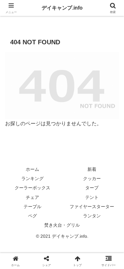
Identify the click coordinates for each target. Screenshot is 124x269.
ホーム (32, 169)
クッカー (92, 178)
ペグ (32, 215)
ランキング (32, 178)
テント (92, 197)
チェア (32, 197)
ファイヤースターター (92, 206)
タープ (92, 187)
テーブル (32, 206)
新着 (91, 169)
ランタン (92, 215)
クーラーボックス (32, 187)
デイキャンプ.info (62, 8)
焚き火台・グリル (62, 225)
